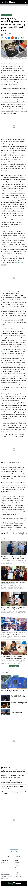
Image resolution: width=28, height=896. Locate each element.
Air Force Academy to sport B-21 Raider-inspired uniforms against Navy (18, 696)
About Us (17, 872)
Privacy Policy (4, 862)
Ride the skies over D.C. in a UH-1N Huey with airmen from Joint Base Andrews (12, 691)
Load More (14, 666)
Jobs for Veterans (19, 876)
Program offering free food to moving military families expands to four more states (14, 633)
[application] (14, 682)
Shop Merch (18, 867)
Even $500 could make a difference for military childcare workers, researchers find (13, 657)
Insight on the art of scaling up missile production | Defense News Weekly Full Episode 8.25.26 (18, 711)
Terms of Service (5, 864)
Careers (17, 874)
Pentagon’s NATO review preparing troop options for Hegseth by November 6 (12, 776)
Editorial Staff (4, 878)
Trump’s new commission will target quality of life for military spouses (14, 583)
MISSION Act (4, 351)
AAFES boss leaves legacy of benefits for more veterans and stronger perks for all (12, 557)
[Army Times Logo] (10, 2)
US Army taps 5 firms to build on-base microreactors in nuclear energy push (12, 781)
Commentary (6, 15)
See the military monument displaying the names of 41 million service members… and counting (19, 704)
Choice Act (6, 347)
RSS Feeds (17, 866)
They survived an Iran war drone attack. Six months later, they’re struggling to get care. (13, 770)
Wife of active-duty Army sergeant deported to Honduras (13, 792)
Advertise (3, 872)
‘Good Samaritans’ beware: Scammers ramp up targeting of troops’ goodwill (13, 608)
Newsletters (17, 864)
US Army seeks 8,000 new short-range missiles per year (12, 787)
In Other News (5, 539)
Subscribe (17, 862)
